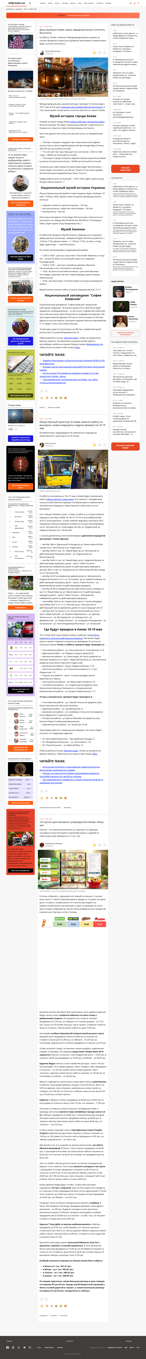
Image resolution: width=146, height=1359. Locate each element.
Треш (80, 3)
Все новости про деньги (21, 395)
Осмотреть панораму (20, 139)
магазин (63, 1316)
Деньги (73, 3)
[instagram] (13, 1347)
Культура (65, 3)
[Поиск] (138, 3)
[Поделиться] (100, 53)
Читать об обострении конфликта (20, 203)
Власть (57, 3)
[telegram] (24, 1347)
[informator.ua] (16, 3)
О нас (39, 1347)
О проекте (99, 3)
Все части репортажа (20, 870)
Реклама (108, 3)
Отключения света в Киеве (78, 15)
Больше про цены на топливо (20, 690)
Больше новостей (125, 168)
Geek (125, 1347)
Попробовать (20, 607)
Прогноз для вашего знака (20, 486)
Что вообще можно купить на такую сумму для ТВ (20, 341)
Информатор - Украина (114, 1347)
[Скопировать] (104, 53)
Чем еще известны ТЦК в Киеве (20, 257)
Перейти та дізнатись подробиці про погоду (20, 438)
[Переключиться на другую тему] (134, 3)
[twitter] (18, 1347)
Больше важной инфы (125, 446)
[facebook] (7, 1347)
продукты (43, 1316)
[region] (20, 435)
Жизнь (50, 3)
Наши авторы (49, 1347)
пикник (54, 1316)
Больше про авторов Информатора (125, 334)
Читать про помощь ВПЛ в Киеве (20, 299)
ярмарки (67, 808)
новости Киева (54, 407)
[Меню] (30, 3)
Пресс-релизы (89, 3)
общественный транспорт (50, 808)
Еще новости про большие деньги (21, 748)
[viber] (30, 1347)
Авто (138, 1347)
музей (42, 407)
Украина (43, 3)
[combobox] (13, 429)
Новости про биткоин (21, 803)
